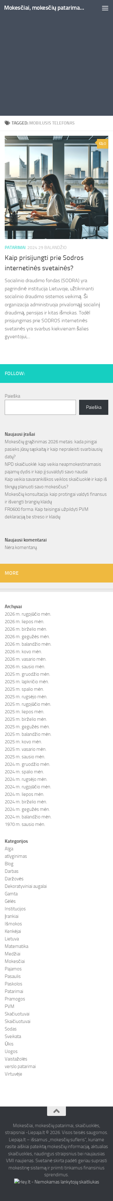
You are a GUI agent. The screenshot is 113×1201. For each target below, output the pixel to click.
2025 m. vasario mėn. (25, 749)
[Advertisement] (56, 59)
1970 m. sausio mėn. (25, 824)
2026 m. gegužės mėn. (27, 636)
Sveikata (13, 1036)
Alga (9, 849)
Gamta (11, 894)
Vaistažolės (16, 1059)
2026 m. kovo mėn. (23, 651)
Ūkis (9, 1044)
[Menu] (105, 8)
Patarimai (15, 247)
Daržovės (14, 879)
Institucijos (15, 909)
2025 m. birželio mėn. (26, 719)
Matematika (16, 946)
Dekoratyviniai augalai (26, 886)
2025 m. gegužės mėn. (27, 727)
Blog (9, 864)
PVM (9, 1006)
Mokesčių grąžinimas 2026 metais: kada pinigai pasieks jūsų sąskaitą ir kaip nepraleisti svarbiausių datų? (53, 449)
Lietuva (12, 939)
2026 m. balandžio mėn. (28, 644)
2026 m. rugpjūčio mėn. (28, 614)
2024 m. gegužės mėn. (27, 809)
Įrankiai (12, 916)
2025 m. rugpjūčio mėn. (28, 704)
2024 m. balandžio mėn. (28, 817)
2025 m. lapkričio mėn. (27, 681)
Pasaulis (13, 976)
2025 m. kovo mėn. (23, 742)
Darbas (12, 871)
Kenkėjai (13, 931)
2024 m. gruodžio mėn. (27, 764)
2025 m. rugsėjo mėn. (26, 697)
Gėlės (10, 901)
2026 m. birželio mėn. (26, 629)
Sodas (11, 1029)
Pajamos (13, 969)
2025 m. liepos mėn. (24, 712)
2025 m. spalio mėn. (24, 689)
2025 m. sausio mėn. (25, 757)
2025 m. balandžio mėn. (28, 734)
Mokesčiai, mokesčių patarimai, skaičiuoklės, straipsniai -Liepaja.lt (44, 7)
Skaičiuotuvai (17, 1021)
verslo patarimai (20, 1066)
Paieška (12, 396)
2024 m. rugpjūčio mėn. (28, 787)
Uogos (11, 1051)
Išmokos (13, 924)
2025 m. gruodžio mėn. (27, 674)
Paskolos (13, 984)
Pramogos (15, 999)
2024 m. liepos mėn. (24, 794)
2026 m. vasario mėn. (25, 659)
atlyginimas (16, 856)
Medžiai (12, 954)
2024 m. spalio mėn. (24, 772)
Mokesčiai (15, 961)
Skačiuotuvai (17, 1014)
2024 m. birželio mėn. (26, 802)
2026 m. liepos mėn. (24, 621)
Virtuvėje (13, 1074)
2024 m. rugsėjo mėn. (26, 779)
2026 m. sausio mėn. (25, 666)
